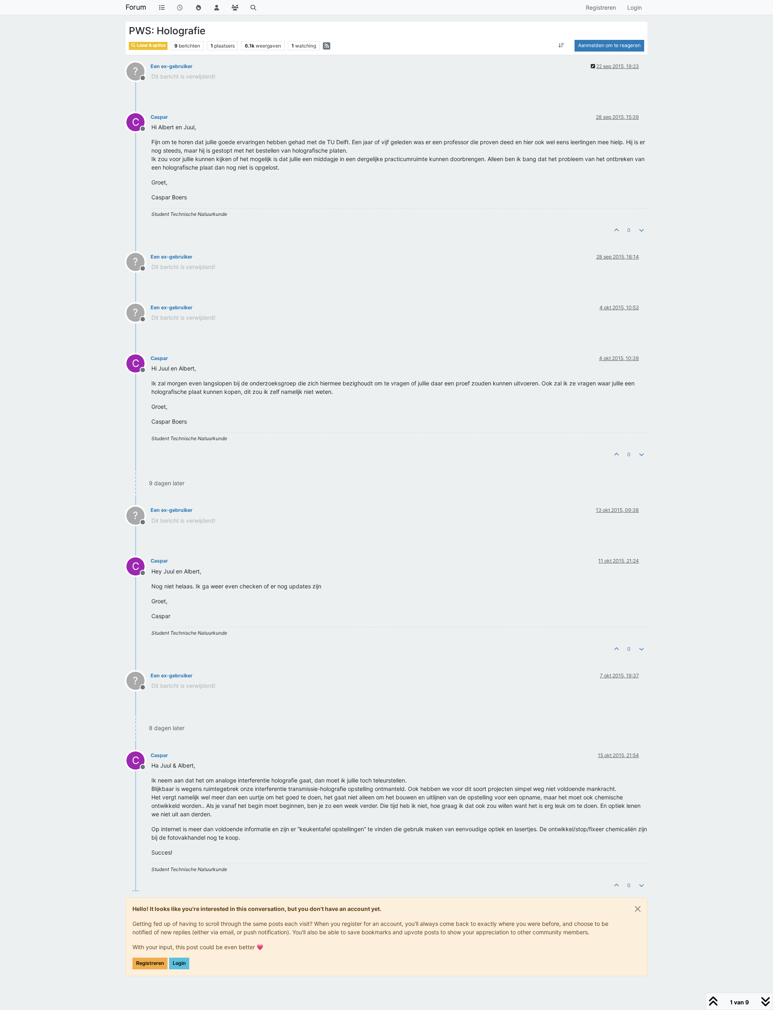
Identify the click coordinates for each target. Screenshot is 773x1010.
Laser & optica (150, 45)
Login (179, 963)
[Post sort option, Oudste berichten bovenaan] (561, 45)
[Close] (637, 909)
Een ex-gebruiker (171, 66)
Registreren (150, 963)
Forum (136, 7)
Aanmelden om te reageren (609, 45)
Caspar (159, 117)
